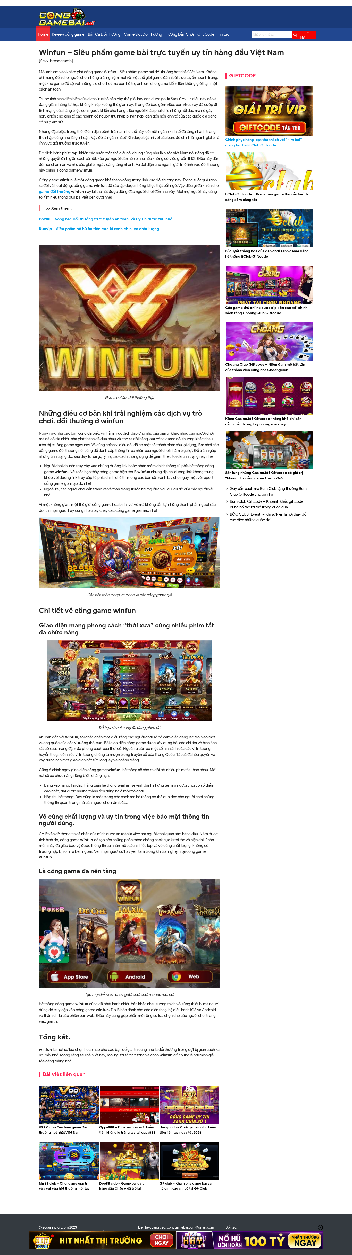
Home (43, 34)
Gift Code (205, 34)
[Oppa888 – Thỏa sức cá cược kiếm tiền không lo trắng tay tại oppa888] (129, 1122)
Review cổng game (68, 34)
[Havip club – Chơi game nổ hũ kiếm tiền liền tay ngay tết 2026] (189, 1122)
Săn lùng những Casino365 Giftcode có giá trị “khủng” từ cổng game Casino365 (264, 475)
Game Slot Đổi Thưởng (143, 34)
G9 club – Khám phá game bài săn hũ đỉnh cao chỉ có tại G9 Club (186, 1186)
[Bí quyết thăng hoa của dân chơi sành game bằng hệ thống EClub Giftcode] (269, 246)
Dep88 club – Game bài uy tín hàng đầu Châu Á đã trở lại (123, 1186)
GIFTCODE (242, 76)
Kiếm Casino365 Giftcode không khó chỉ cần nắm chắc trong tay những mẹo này (263, 421)
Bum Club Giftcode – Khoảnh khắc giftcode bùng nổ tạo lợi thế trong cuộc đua (266, 504)
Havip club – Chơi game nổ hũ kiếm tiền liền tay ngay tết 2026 (188, 1130)
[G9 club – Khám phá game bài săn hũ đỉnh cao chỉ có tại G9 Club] (189, 1179)
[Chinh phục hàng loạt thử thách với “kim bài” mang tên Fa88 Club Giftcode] (269, 111)
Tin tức (223, 34)
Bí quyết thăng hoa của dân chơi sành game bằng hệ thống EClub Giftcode (267, 254)
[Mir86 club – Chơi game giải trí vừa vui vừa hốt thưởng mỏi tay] (69, 1179)
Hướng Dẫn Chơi (180, 34)
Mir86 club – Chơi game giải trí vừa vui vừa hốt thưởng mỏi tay (64, 1186)
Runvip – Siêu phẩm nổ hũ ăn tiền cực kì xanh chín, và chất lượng (99, 229)
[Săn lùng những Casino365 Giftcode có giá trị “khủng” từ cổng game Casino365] (269, 468)
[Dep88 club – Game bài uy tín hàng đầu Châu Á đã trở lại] (129, 1179)
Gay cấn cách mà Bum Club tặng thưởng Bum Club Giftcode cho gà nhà (268, 491)
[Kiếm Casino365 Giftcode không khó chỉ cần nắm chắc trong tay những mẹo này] (269, 414)
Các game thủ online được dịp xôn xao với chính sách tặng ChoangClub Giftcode (266, 310)
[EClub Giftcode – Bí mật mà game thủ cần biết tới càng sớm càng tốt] (269, 189)
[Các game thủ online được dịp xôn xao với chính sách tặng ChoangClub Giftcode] (269, 303)
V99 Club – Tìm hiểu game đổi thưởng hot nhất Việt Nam (63, 1130)
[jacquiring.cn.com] (67, 24)
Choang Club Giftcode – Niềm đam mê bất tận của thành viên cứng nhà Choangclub (265, 367)
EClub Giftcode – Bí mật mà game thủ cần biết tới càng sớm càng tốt (268, 197)
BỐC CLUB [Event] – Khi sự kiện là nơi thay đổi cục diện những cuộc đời (268, 517)
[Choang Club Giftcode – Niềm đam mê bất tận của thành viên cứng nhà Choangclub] (269, 359)
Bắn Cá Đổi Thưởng (104, 34)
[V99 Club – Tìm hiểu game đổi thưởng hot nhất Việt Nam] (69, 1122)
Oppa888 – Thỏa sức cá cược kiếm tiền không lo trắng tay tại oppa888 (127, 1130)
